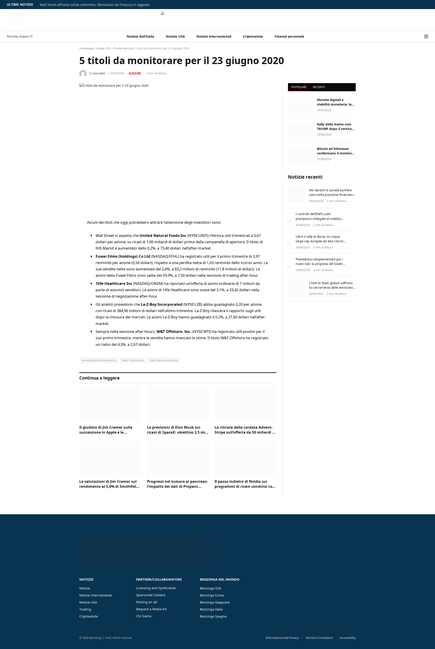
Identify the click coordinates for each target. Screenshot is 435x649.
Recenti (319, 87)
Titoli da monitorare (163, 360)
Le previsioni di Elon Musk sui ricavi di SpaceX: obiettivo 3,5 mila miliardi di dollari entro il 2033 (178, 430)
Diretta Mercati (123, 48)
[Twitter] (63, 245)
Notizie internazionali (213, 36)
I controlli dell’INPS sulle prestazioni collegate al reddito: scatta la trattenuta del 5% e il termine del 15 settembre (318, 221)
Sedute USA (103, 48)
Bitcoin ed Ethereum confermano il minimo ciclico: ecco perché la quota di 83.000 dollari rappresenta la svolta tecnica (334, 151)
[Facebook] (63, 234)
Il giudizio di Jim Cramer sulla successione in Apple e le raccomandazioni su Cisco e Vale (108, 430)
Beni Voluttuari (133, 360)
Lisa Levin (99, 73)
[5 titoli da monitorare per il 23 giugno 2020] (177, 147)
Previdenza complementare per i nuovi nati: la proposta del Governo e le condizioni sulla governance (321, 263)
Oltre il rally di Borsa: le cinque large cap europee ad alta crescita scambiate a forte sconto (320, 241)
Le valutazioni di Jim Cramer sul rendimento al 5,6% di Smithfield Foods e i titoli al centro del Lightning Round (108, 484)
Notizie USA (175, 36)
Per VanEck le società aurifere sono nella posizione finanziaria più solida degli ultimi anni (332, 194)
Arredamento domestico (99, 360)
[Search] (421, 36)
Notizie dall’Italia (140, 36)
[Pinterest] (63, 268)
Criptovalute (253, 36)
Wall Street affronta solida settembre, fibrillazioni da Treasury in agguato (95, 5)
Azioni (135, 73)
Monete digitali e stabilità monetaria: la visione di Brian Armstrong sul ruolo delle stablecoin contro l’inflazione (335, 102)
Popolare (299, 87)
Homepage (86, 48)
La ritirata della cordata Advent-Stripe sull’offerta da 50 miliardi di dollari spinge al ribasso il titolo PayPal (245, 430)
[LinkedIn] (63, 257)
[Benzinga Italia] (217, 20)
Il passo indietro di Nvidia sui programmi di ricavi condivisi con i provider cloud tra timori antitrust (245, 484)
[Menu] (426, 36)
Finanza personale (289, 36)
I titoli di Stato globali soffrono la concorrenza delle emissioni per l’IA (331, 287)
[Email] (63, 280)
